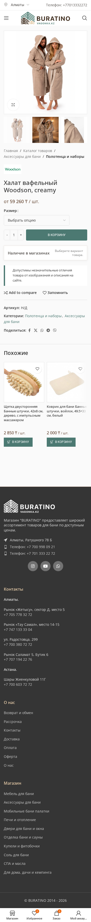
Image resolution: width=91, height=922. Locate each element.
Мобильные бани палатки (26, 811)
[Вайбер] (55, 330)
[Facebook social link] (29, 330)
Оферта (10, 756)
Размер (10, 210)
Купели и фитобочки (22, 846)
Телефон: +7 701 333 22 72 (32, 553)
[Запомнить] (37, 368)
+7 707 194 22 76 (18, 659)
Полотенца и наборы (65, 156)
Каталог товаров (37, 150)
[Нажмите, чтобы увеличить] (13, 105)
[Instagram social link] (33, 566)
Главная (11, 150)
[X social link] (35, 330)
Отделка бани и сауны (23, 837)
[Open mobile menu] (6, 18)
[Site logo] (45, 17)
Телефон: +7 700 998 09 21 (32, 546)
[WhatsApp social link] (42, 330)
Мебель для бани (19, 793)
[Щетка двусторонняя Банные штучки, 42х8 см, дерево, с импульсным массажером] (24, 382)
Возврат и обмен (18, 712)
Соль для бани (16, 854)
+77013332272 (75, 5)
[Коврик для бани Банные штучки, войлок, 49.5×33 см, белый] (67, 382)
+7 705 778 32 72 (18, 614)
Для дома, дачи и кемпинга (28, 872)
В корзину (56, 235)
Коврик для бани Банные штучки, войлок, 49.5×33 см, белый (67, 411)
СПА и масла (15, 863)
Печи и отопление (20, 819)
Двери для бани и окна (24, 828)
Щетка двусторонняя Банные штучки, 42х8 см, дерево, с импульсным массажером (23, 413)
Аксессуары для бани (22, 156)
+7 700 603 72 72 (18, 684)
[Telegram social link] (48, 330)
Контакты (12, 730)
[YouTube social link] (45, 566)
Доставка (12, 739)
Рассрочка (13, 721)
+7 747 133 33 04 (18, 629)
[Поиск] (85, 18)
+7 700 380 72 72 (18, 644)
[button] (18, 442)
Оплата (10, 747)
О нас (9, 765)
